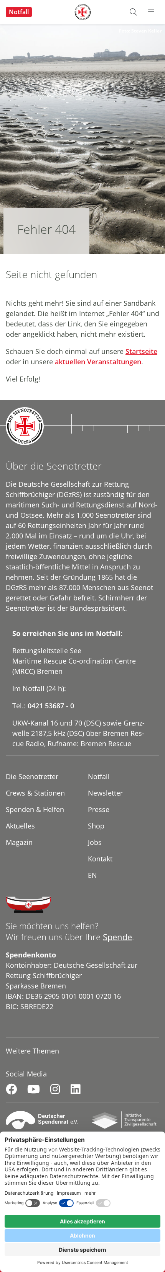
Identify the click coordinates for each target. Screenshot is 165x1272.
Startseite (141, 351)
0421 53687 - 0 (51, 705)
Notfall (19, 12)
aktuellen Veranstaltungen (98, 361)
